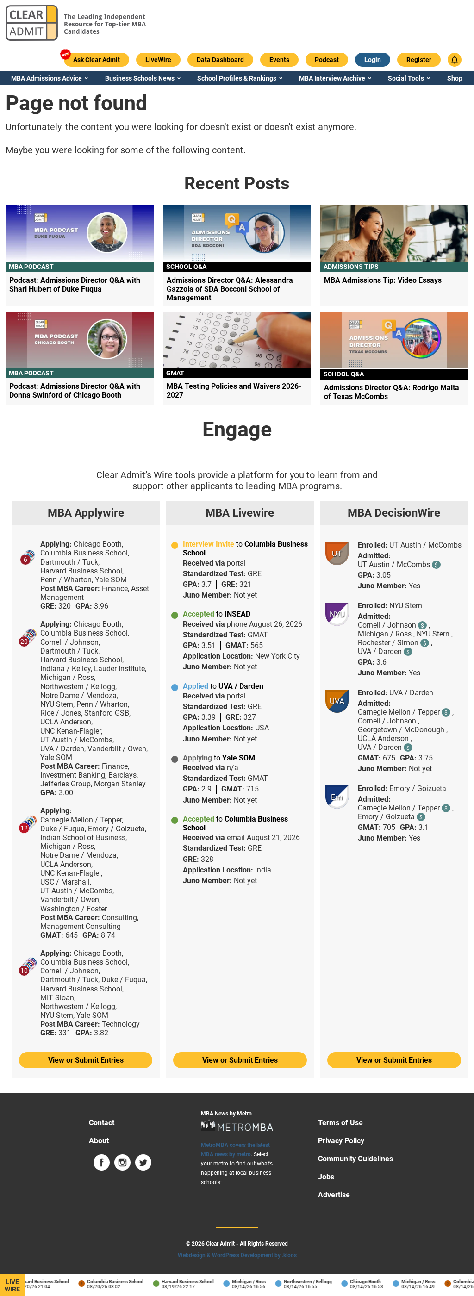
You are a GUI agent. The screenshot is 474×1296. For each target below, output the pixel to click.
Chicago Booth (358, 1281)
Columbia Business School (109, 1281)
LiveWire (12, 1285)
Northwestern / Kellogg (301, 1281)
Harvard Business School (36, 1281)
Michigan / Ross (242, 1281)
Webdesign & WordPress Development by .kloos (237, 1255)
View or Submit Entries (86, 1060)
